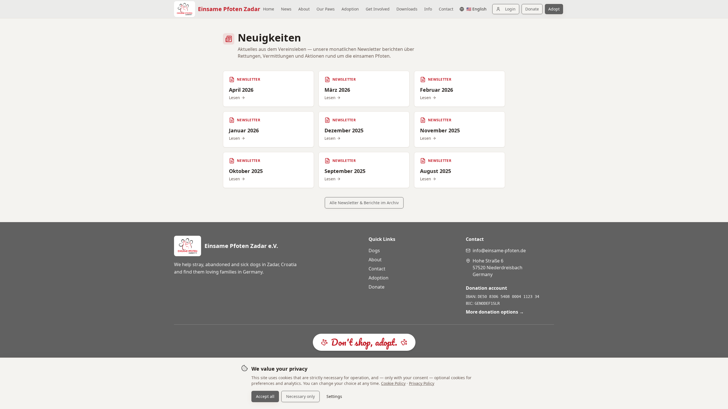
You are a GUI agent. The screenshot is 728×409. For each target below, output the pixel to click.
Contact (446, 9)
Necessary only (300, 396)
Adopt (554, 9)
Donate (532, 9)
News (286, 9)
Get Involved (378, 9)
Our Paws (326, 9)
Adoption (350, 9)
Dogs (374, 250)
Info (428, 9)
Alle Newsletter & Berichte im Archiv (364, 202)
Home (268, 9)
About (304, 9)
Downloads (406, 9)
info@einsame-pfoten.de (499, 250)
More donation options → (495, 312)
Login (510, 9)
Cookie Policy (393, 383)
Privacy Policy (421, 383)
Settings (334, 396)
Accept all (265, 396)
